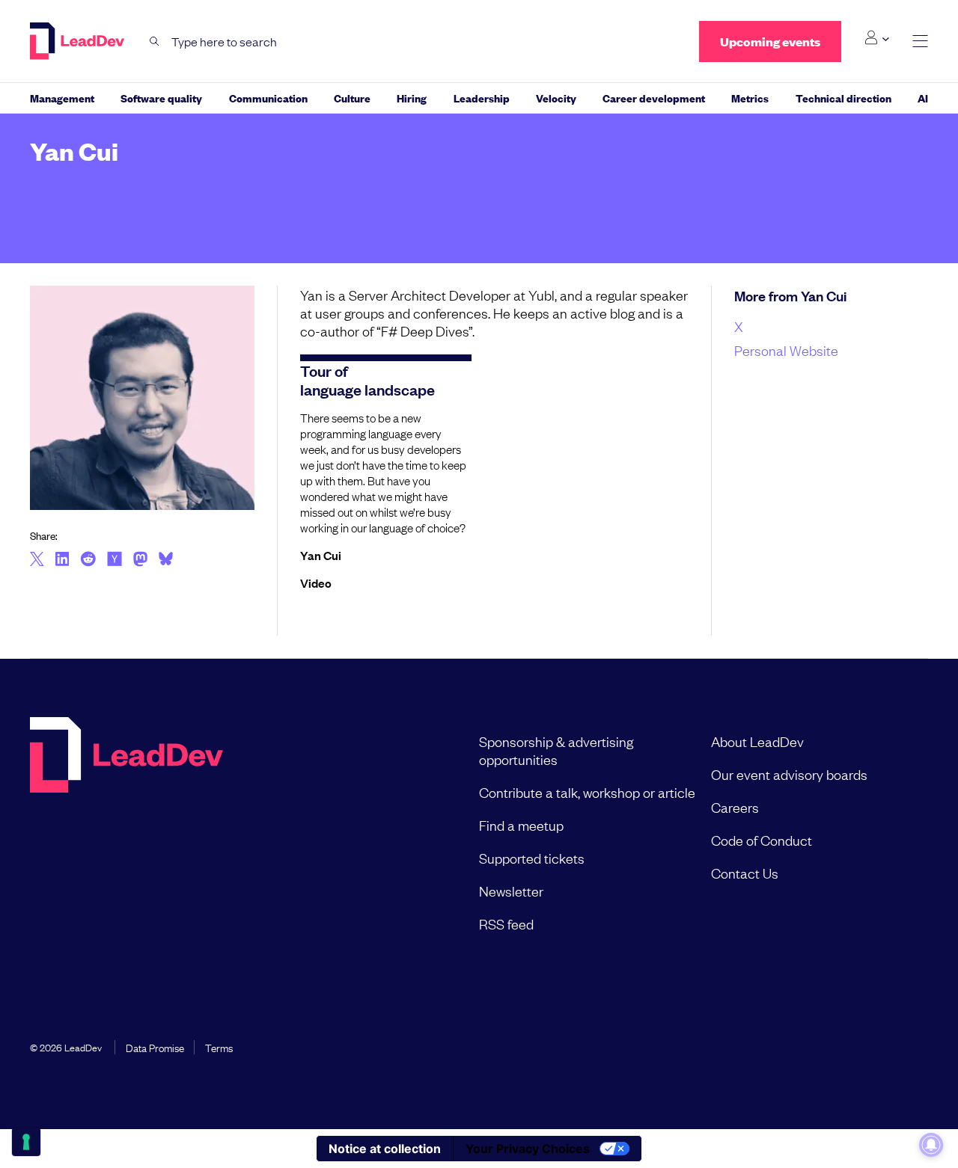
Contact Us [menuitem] (744, 873)
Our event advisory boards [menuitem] (789, 774)
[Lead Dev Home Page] (126, 832)
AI (923, 97)
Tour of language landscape (367, 379)
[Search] (154, 41)
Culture (352, 97)
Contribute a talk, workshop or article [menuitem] (587, 792)
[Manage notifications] (931, 1145)
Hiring (412, 97)
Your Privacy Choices (528, 1148)
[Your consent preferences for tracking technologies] (26, 1142)
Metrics (750, 97)
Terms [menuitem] (219, 1047)
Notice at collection (385, 1148)
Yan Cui (320, 555)
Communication (268, 97)
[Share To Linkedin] (62, 560)
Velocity (556, 97)
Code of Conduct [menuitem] (761, 840)
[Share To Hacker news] (114, 560)
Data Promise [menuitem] (155, 1047)
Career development (653, 97)
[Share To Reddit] (88, 561)
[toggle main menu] (920, 41)
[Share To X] (37, 560)
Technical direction (843, 97)
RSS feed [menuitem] (506, 923)
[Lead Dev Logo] (78, 41)
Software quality (161, 97)
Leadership (482, 97)
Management (62, 97)
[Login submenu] (877, 38)
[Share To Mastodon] (140, 561)
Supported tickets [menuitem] (532, 858)
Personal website (786, 350)
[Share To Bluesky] (166, 561)
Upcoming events (770, 41)
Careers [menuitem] (735, 807)
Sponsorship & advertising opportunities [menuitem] (556, 750)
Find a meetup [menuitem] (521, 825)
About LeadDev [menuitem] (757, 741)
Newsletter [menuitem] (511, 891)
